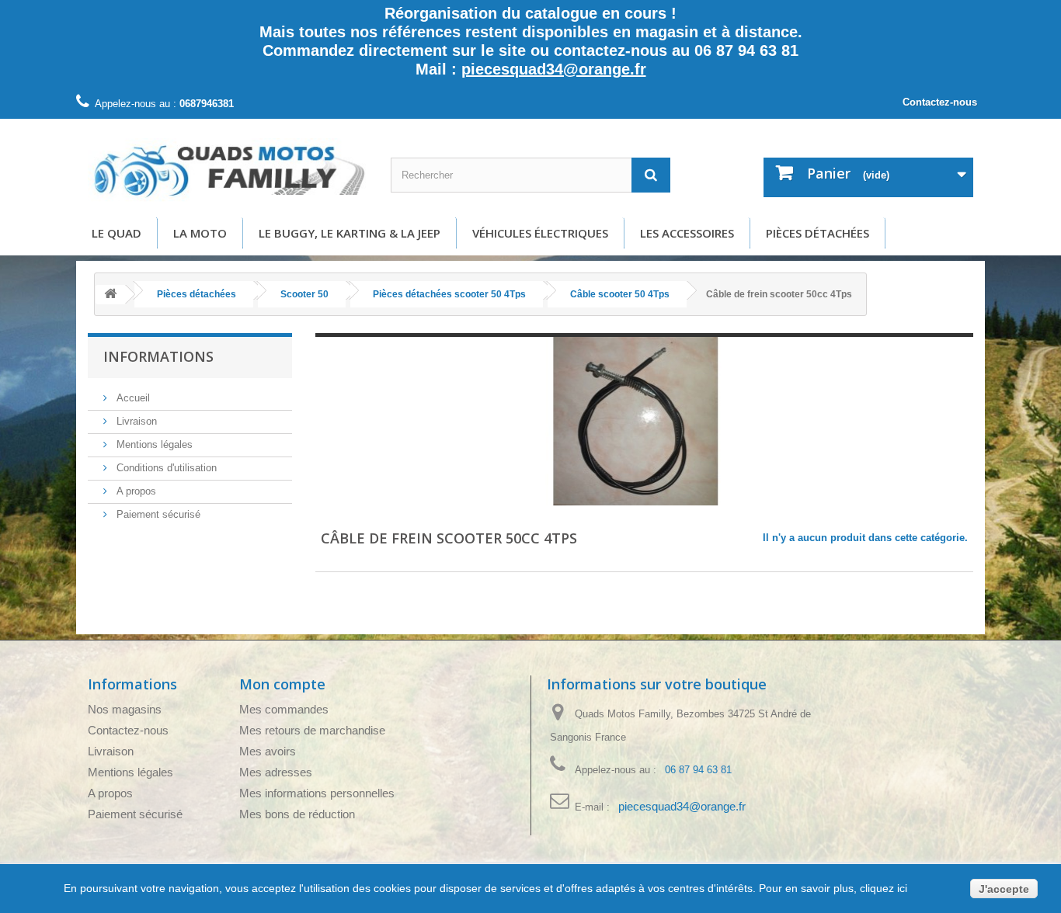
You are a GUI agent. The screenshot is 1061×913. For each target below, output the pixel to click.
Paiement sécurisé (156, 514)
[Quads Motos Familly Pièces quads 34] (227, 170)
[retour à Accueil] (110, 294)
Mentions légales (153, 444)
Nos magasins (125, 709)
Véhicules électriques (540, 233)
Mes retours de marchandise (312, 730)
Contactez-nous (940, 102)
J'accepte (1004, 889)
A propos (134, 491)
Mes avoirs (267, 751)
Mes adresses (275, 772)
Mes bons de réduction (297, 814)
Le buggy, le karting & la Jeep (349, 233)
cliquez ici (882, 888)
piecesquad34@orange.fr (553, 69)
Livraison (135, 421)
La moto (200, 233)
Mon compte (282, 684)
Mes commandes (284, 709)
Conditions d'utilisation (165, 468)
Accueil (131, 398)
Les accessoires (687, 233)
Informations (158, 356)
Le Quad (116, 233)
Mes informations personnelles (317, 793)
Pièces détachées (817, 233)
